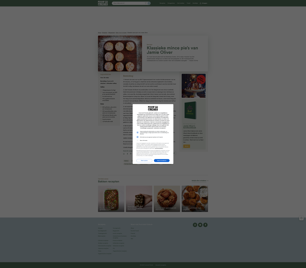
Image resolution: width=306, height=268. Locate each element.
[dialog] (153, 134)
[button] (153, 140)
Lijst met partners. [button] (159, 148)
